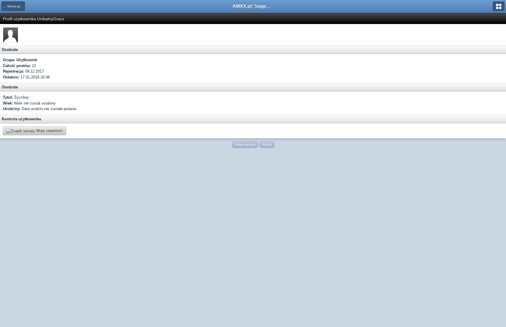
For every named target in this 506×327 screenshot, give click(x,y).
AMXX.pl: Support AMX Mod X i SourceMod (253, 6)
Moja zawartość (49, 130)
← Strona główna (14, 6)
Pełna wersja (245, 145)
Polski (267, 145)
